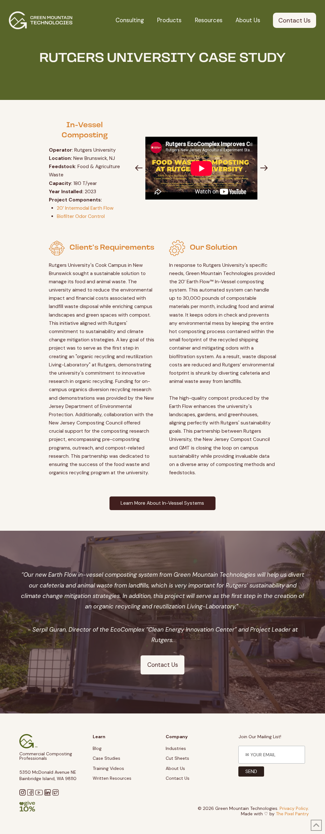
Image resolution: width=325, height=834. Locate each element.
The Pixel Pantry (292, 814)
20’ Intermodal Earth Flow (85, 208)
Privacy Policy (294, 808)
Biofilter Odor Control (81, 216)
